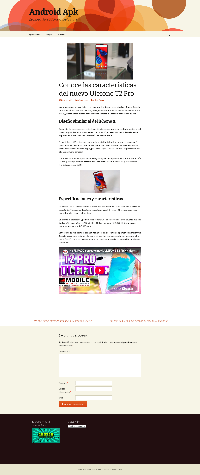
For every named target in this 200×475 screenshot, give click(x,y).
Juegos (49, 34)
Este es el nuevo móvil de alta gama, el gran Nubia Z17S (60, 321)
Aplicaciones (34, 34)
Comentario (65, 351)
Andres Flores (98, 100)
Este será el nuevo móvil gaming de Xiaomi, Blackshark (140, 321)
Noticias (61, 34)
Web (61, 397)
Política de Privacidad (86, 469)
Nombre (63, 383)
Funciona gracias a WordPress (110, 469)
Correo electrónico (65, 390)
